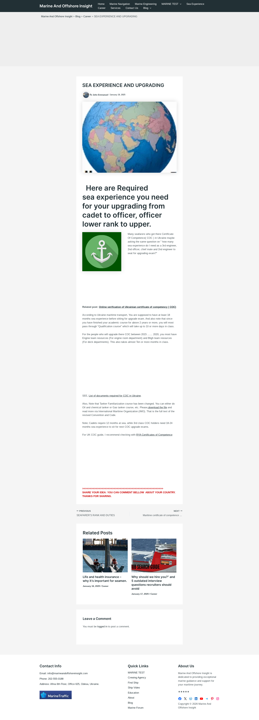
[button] (179, 4)
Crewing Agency (137, 677)
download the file (157, 407)
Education (133, 692)
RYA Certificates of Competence (154, 434)
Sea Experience (195, 4)
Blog (145, 8)
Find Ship (133, 682)
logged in (102, 626)
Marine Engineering (145, 4)
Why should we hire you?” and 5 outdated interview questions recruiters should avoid (153, 582)
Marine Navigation (120, 4)
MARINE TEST (170, 4)
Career (102, 8)
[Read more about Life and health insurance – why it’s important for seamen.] (105, 555)
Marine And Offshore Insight (66, 6)
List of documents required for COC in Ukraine (115, 395)
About (131, 697)
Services (116, 8)
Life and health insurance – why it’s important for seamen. (105, 579)
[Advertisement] (129, 44)
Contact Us (132, 8)
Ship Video (134, 687)
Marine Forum (135, 707)
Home (101, 4)
